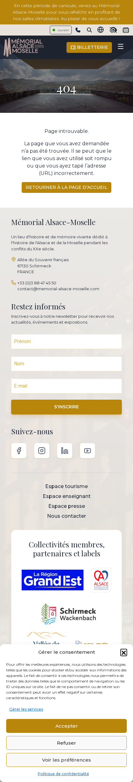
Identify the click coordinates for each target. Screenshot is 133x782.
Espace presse (66, 506)
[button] (124, 652)
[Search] (89, 30)
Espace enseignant (67, 496)
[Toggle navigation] (120, 47)
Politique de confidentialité (63, 773)
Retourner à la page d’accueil (66, 187)
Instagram (41, 450)
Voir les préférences (66, 760)
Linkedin (64, 450)
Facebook (19, 450)
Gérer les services (26, 709)
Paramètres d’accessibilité (113, 30)
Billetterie (92, 47)
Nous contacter (66, 516)
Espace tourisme (66, 486)
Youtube (87, 450)
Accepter (66, 726)
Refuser (66, 743)
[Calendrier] (125, 30)
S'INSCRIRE (66, 407)
